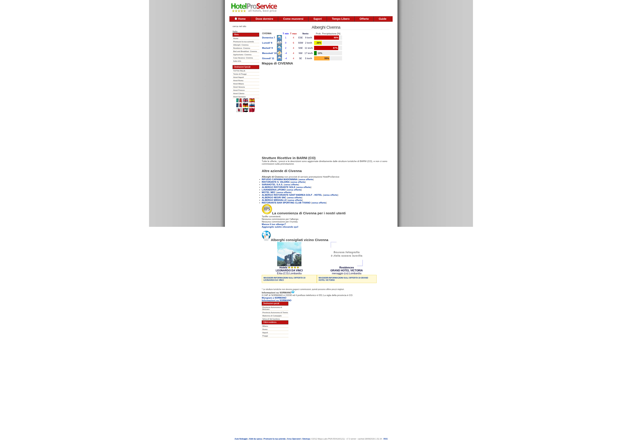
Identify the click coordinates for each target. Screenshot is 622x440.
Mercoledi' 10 (269, 53)
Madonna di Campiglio (272, 316)
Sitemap (306, 439)
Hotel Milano (238, 84)
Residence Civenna (241, 48)
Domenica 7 (268, 37)
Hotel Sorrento (239, 97)
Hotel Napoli (238, 77)
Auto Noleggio (241, 439)
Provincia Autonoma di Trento (275, 312)
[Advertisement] (355, 8)
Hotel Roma (238, 80)
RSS (386, 439)
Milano (265, 326)
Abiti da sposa (255, 439)
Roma (264, 329)
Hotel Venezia (239, 87)
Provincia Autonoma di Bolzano (272, 308)
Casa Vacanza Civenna (243, 58)
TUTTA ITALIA (239, 71)
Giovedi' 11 (268, 58)
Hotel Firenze (239, 90)
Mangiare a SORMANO (274, 297)
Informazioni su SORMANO (276, 300)
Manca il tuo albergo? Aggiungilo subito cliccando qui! (280, 225)
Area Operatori (294, 439)
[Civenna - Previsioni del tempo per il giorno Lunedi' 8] (279, 44)
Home (241, 18)
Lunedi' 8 (267, 42)
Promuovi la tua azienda (243, 42)
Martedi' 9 (267, 48)
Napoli (265, 333)
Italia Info (237, 61)
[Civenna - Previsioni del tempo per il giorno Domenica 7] (279, 39)
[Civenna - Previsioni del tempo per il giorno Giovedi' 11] (279, 60)
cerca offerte (306, 179)
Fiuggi (265, 336)
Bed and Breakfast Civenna (245, 51)
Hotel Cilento (238, 93)
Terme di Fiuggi (240, 74)
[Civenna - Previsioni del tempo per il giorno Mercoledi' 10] (279, 54)
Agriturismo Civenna (242, 55)
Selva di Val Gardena (271, 319)
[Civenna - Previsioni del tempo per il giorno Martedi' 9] (279, 49)
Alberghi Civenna (240, 45)
